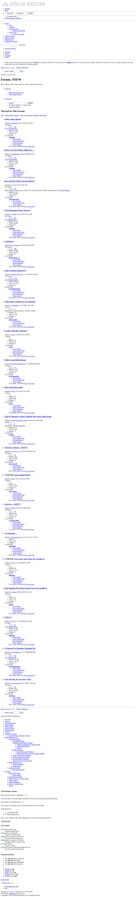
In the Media (17, 766)
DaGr (13, 563)
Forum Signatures (18, 764)
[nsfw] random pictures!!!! (15, 271)
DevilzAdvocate (17, 537)
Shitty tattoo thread (13, 119)
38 (15, 687)
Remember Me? (12, 16)
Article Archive (9, 36)
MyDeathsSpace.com (11, 886)
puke (13, 335)
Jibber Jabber (17, 775)
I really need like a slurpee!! (16, 331)
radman (14, 592)
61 (15, 367)
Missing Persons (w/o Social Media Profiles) (31, 753)
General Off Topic (14, 773)
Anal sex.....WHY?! (13, 504)
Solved (19, 748)
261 (15, 188)
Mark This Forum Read (16, 93)
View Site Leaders (18, 34)
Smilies (7, 871)
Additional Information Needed (22, 743)
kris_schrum (15, 245)
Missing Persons (18, 750)
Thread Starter (9, 115)
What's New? (9, 39)
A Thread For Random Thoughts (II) (20, 648)
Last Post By (28, 115)
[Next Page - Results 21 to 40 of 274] (18, 67)
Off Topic (8, 55)
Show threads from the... (8, 795)
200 (15, 249)
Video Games (13, 780)
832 (15, 656)
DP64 (13, 508)
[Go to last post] (29, 146)
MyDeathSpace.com (11, 737)
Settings (7, 721)
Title (2, 115)
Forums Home (9, 730)
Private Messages (10, 723)
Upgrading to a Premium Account (19, 736)
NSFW (11, 786)
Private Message (18, 143)
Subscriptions (9, 725)
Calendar (11, 27)
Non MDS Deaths (18, 741)
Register (7, 9)
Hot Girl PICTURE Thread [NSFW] (20, 181)
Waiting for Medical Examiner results (28, 744)
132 (15, 158)
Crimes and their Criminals (21, 757)
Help (6, 10)
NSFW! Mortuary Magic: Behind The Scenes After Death (28, 417)
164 (15, 127)
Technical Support (14, 768)
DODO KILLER (17, 274)
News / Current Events (16, 784)
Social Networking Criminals (22, 755)
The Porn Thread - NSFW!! (16, 448)
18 (15, 455)
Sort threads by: (6, 802)
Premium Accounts (11, 734)
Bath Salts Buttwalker (14, 387)
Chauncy (14, 214)
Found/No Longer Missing (25, 752)
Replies (16, 115)
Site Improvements (18, 770)
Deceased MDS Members (21, 759)
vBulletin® (12, 893)
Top (18, 716)
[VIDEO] (8, 874)
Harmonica (15, 305)
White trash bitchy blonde (20, 420)
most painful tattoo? (22, 475)
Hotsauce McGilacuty (18, 364)
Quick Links (13, 32)
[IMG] (7, 873)
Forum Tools (8, 88)
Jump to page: (9, 71)
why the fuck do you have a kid (18, 679)
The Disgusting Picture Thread (17, 210)
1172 (15, 278)
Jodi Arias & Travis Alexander (22, 761)
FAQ (10, 25)
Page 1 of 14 (5, 67)
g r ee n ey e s (16, 451)
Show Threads (15, 105)
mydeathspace (16, 652)
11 (13, 67)
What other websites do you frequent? (20, 302)
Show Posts (27, 105)
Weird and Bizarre (14, 782)
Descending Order (13, 814)
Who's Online (9, 727)
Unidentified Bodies (23, 746)
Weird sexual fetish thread (15, 360)
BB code (7, 869)
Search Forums (9, 728)
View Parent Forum (15, 94)
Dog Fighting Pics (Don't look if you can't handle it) (26, 588)
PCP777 (14, 621)
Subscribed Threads (11, 41)
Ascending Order (12, 812)
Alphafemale (16, 154)
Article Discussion (14, 739)
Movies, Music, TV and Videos (19, 778)
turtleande (15, 123)
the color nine (16, 683)
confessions (9, 241)
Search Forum (8, 99)
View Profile (17, 139)
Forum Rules (5, 879)
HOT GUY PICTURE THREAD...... (20, 150)
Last (22, 67)
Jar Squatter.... (11, 533)
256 (15, 218)
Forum (7, 23)
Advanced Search (10, 48)
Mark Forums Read (19, 31)
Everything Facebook (15, 777)
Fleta (13, 479)
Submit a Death (10, 38)
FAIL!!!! (8, 617)
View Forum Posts (18, 141)
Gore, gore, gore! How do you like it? (29, 559)
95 (15, 625)
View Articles (17, 144)
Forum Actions (13, 29)
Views (22, 115)
